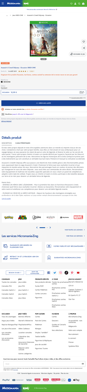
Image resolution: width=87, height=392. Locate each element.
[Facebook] (48, 272)
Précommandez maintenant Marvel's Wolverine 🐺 (42, 9)
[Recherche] (79, 4)
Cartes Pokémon (41, 290)
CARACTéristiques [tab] (22, 143)
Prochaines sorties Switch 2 (59, 294)
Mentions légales (46, 373)
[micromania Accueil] (18, 3)
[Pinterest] (72, 272)
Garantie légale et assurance (30, 373)
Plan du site (64, 373)
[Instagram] (60, 272)
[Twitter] (54, 272)
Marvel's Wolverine (76, 282)
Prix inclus (77, 98)
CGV (18, 373)
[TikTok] (66, 272)
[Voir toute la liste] (71, 3)
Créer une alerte (45, 103)
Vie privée (56, 373)
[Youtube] (78, 272)
